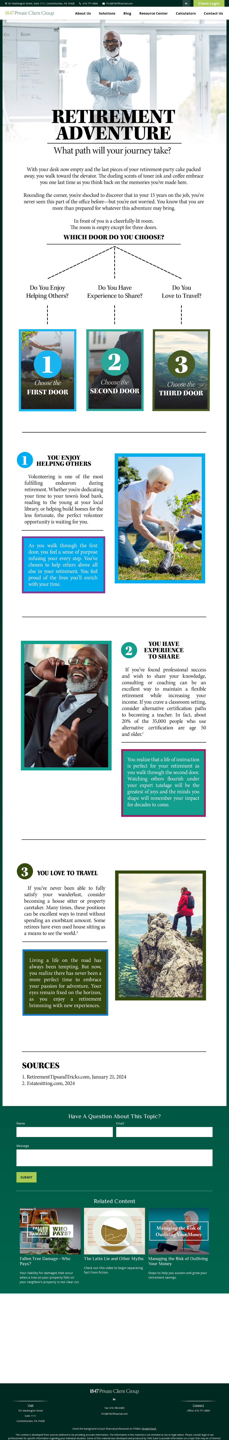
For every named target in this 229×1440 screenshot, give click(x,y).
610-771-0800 (90, 3)
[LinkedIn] (186, 3)
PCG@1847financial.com (119, 3)
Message (22, 1146)
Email (120, 1123)
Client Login (209, 3)
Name (20, 1123)
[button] (83, 13)
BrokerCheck (149, 1428)
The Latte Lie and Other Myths (114, 1258)
